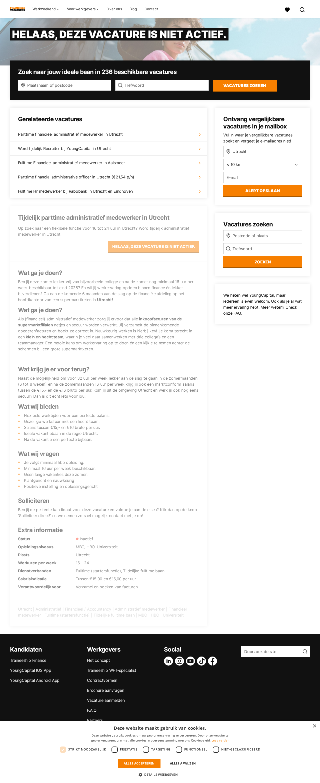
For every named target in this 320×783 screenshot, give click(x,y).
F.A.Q (91, 710)
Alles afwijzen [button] (183, 763)
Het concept (98, 660)
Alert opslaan (262, 190)
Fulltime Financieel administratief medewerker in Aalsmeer (71, 162)
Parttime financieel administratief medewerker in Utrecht (70, 134)
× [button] (314, 726)
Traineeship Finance (28, 660)
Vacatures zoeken (244, 85)
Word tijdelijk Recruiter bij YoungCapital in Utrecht (64, 148)
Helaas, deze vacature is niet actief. (153, 246)
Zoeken (262, 261)
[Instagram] (180, 661)
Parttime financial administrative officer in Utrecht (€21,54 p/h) (76, 176)
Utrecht (25, 609)
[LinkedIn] (169, 661)
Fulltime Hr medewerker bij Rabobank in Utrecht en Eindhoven (75, 191)
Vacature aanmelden (105, 700)
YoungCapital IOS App (30, 670)
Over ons (114, 9)
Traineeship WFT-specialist (111, 670)
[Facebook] (213, 661)
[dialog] (160, 752)
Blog (133, 9)
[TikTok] (202, 661)
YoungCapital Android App (35, 680)
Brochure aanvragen (105, 690)
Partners (94, 720)
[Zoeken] (302, 9)
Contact (151, 9)
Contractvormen (102, 680)
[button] (160, 774)
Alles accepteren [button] (139, 763)
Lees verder (220, 740)
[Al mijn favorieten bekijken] (287, 9)
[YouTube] (191, 661)
